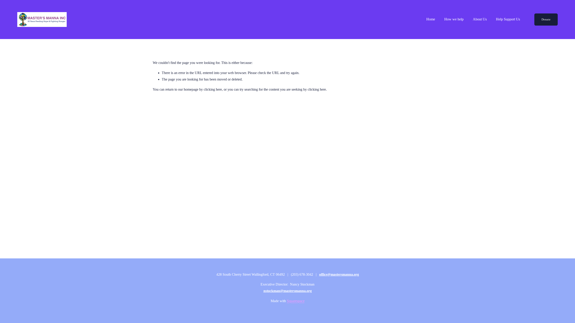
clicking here (213, 89)
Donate (546, 19)
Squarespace (296, 301)
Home (430, 19)
